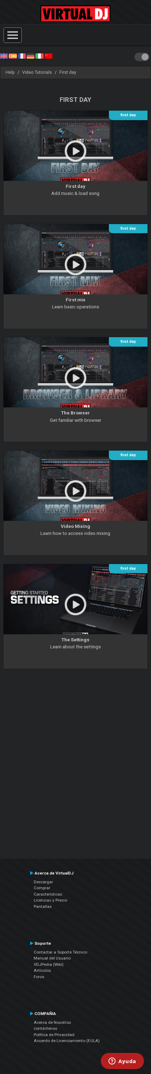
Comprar (42, 887)
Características (48, 894)
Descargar (43, 881)
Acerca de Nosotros (52, 1022)
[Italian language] (39, 55)
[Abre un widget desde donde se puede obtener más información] (122, 1061)
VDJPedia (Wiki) (49, 964)
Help (10, 72)
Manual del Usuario (52, 958)
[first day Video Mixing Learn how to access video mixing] (75, 557)
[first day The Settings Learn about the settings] (75, 670)
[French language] (22, 55)
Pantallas (43, 906)
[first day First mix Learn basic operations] (75, 330)
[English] (4, 55)
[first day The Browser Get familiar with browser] (75, 443)
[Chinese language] (48, 55)
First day (67, 72)
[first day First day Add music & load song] (75, 217)
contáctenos (45, 1028)
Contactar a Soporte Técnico (60, 952)
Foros (39, 976)
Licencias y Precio (50, 900)
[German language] (30, 55)
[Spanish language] (13, 55)
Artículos (42, 970)
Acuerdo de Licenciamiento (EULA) (67, 1040)
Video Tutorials (37, 72)
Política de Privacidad (54, 1034)
